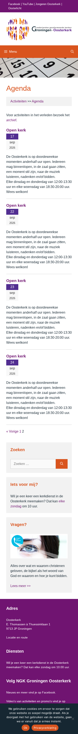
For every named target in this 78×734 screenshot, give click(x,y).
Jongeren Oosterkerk (48, 4)
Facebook (14, 4)
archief (11, 120)
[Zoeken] (62, 464)
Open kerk (16, 130)
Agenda (37, 101)
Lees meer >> (20, 586)
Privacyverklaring (45, 727)
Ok (25, 727)
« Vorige (12, 431)
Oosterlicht (14, 8)
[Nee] (73, 719)
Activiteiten (18, 101)
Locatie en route (17, 637)
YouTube (27, 4)
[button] (72, 51)
